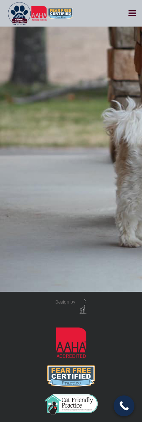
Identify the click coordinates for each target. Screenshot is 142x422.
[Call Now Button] (124, 405)
